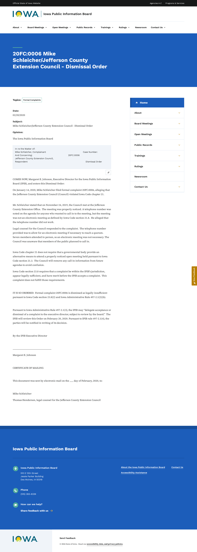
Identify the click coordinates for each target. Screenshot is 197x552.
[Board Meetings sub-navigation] (46, 27)
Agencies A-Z (156, 3)
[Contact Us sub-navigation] (165, 27)
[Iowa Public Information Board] (26, 14)
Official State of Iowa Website (26, 3)
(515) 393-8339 (28, 494)
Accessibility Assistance (134, 472)
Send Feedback (68, 538)
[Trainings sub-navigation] (113, 27)
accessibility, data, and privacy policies (105, 544)
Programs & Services (175, 3)
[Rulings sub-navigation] (129, 27)
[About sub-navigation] (21, 27)
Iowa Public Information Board (67, 14)
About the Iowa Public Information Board (143, 467)
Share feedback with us (34, 510)
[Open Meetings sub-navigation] (70, 27)
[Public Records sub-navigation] (94, 27)
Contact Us (177, 467)
